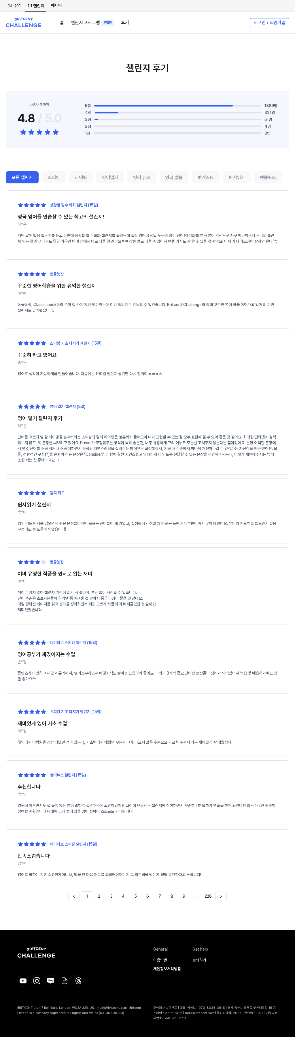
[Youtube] (23, 980)
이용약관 (160, 960)
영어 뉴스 (141, 177)
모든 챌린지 (22, 177)
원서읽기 (237, 177)
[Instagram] (36, 980)
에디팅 (56, 5)
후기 (125, 22)
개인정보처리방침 (167, 968)
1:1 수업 (14, 5)
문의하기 (199, 960)
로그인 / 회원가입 (269, 22)
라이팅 (81, 177)
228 (208, 896)
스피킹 (54, 177)
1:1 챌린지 (36, 5)
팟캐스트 (206, 177)
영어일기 (110, 177)
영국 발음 (174, 177)
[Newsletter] (64, 980)
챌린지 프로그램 (91, 22)
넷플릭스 (268, 177)
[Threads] (78, 980)
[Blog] (50, 980)
